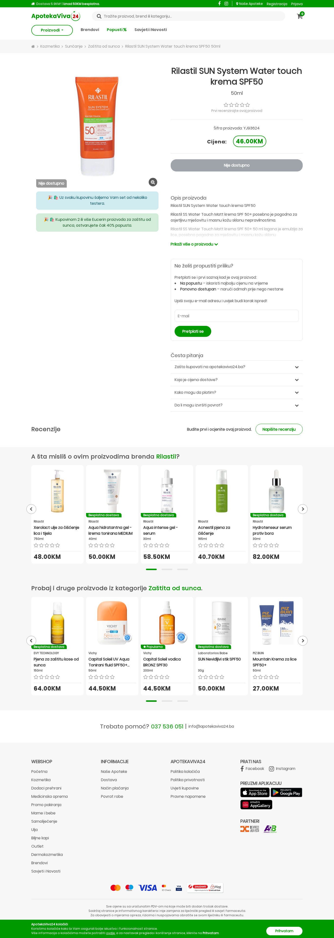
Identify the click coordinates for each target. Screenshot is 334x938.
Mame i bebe (43, 813)
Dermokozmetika (47, 854)
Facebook (254, 768)
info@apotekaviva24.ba (211, 726)
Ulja (34, 829)
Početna (39, 771)
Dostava (109, 780)
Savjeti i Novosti (150, 29)
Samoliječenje (44, 821)
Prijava (297, 3)
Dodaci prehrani (46, 788)
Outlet (37, 846)
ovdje (110, 933)
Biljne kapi (40, 838)
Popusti (115, 29)
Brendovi (90, 29)
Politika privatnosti (188, 780)
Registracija (277, 3)
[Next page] (303, 509)
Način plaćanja (115, 788)
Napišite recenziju (279, 429)
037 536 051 (167, 726)
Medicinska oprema (49, 796)
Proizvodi (50, 30)
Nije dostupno (237, 165)
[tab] (151, 569)
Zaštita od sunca (175, 588)
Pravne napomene (188, 796)
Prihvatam (284, 930)
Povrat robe (112, 796)
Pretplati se (193, 331)
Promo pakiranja (46, 805)
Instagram (285, 768)
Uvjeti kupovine (185, 788)
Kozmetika (41, 780)
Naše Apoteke (251, 3)
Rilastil (166, 456)
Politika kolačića (185, 771)
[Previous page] (31, 509)
